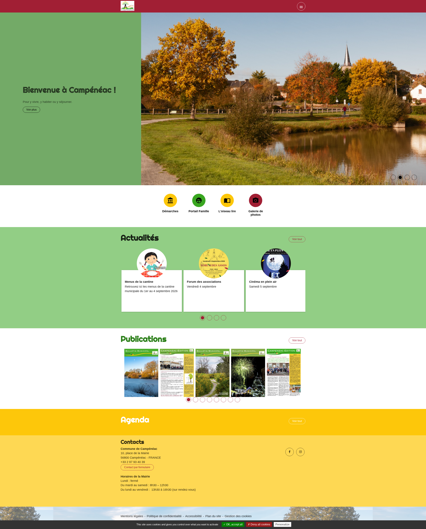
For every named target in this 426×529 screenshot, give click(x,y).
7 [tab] (229, 398)
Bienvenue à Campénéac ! (66, 90)
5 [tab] (215, 398)
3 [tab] (201, 398)
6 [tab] (222, 398)
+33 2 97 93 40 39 (133, 461)
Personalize (282, 524)
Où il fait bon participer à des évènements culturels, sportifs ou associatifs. (69, 101)
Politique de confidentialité (164, 516)
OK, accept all (234, 524)
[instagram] (300, 452)
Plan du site (213, 516)
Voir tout (297, 239)
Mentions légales (132, 516)
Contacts (132, 441)
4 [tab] (208, 398)
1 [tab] (187, 398)
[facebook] (289, 452)
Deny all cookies (260, 524)
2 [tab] (194, 398)
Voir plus (29, 109)
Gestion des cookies (238, 516)
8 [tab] (236, 398)
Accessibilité (193, 516)
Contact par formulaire (137, 467)
